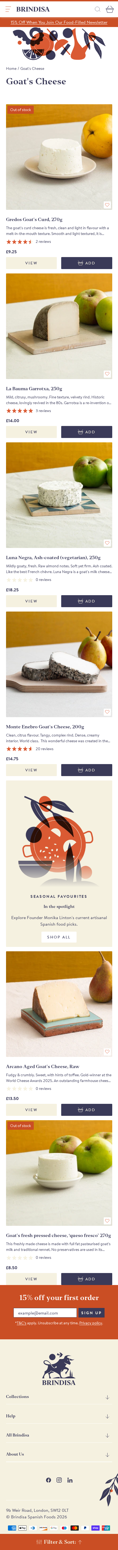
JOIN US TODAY (86, 800)
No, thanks (87, 824)
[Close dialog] (109, 742)
